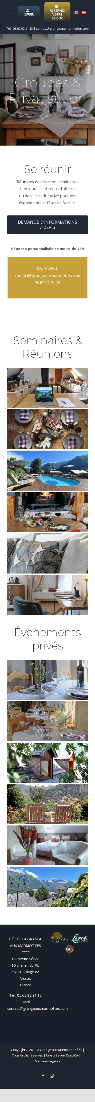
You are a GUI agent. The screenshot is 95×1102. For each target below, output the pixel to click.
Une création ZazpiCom (63, 1055)
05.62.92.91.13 (29, 995)
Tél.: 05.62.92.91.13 (19, 28)
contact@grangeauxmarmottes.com (62, 28)
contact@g (24, 275)
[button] (11, 15)
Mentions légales (47, 1061)
